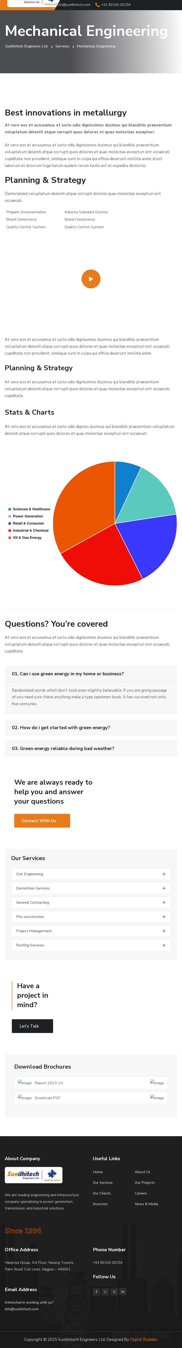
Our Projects (145, 1182)
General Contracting (32, 902)
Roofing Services (30, 945)
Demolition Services (33, 888)
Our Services (103, 1182)
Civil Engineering (29, 874)
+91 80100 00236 (116, 4)
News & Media (146, 1204)
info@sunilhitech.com (74, 4)
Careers (141, 1193)
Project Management (34, 931)
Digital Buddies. (144, 1339)
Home (98, 1172)
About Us (142, 1172)
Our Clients (102, 1193)
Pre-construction (30, 916)
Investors (100, 1204)
